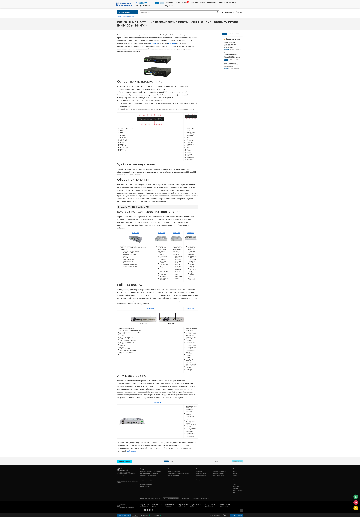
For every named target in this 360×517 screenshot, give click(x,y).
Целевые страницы (238, 490)
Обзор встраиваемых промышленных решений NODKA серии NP (231, 65)
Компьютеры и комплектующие (148, 475)
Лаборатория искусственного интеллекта (178, 473)
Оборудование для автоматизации (149, 477)
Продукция (169, 2)
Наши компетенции (201, 473)
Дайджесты (236, 492)
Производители (172, 477)
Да (157, 2)
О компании (199, 471)
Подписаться (237, 461)
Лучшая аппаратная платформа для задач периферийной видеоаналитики (230, 45)
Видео (234, 484)
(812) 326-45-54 (225, 505)
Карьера (198, 477)
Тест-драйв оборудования (219, 471)
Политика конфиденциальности (171, 498)
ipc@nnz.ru (131, 451)
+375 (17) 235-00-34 (211, 505)
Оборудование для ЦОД (146, 480)
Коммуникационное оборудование (149, 473)
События (235, 475)
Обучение (169, 6)
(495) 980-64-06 (157, 505)
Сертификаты (236, 482)
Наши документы (200, 480)
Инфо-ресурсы (236, 486)
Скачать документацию (218, 477)
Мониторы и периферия (146, 484)
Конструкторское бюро (174, 471)
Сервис (202, 2)
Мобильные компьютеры (146, 482)
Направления (223, 2)
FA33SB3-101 (157, 402)
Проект (226, 59)
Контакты (233, 2)
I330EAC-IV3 (161, 233)
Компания (194, 2)
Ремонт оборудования (218, 475)
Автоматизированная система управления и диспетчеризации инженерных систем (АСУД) (232, 55)
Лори (132, 507)
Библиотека (211, 2)
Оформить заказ (236, 515)
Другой (162, 2)
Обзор (225, 68)
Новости (132, 16)
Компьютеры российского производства (150, 471)
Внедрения (236, 477)
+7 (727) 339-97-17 (196, 505)
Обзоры (235, 473)
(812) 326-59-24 (143, 5)
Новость (224, 33)
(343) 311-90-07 (170, 505)
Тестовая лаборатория (173, 475)
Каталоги (235, 480)
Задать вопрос (124, 461)
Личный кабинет (229, 12)
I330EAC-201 (190, 233)
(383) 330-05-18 (183, 505)
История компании (201, 475)
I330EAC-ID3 (176, 233)
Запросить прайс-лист (218, 473)
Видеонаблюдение (145, 486)
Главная (119, 16)
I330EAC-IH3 (135, 233)
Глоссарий (235, 488)
